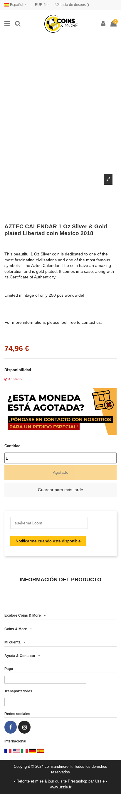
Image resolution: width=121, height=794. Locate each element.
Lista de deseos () (74, 5)
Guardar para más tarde (60, 489)
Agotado (60, 472)
